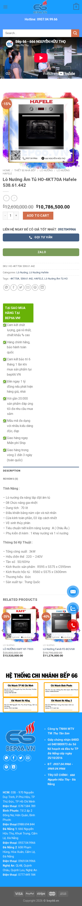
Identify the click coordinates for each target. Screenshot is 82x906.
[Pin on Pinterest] (35, 287)
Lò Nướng (46, 170)
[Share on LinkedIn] (42, 287)
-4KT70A (14, 278)
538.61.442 (26, 278)
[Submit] (75, 33)
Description (11, 470)
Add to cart (38, 215)
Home (6, 170)
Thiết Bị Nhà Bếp (25, 170)
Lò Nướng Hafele (39, 272)
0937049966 (67, 229)
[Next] (79, 638)
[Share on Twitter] (21, 287)
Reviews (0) (10, 478)
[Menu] (5, 7)
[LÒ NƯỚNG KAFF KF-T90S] (21, 624)
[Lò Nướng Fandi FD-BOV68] (61, 624)
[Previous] (3, 638)
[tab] (41, 471)
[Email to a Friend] (28, 287)
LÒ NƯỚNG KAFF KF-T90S (18, 649)
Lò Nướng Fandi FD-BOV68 (59, 649)
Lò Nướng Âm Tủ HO (56, 278)
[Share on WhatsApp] (6, 287)
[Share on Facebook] (13, 287)
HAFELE (38, 278)
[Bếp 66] (41, 7)
